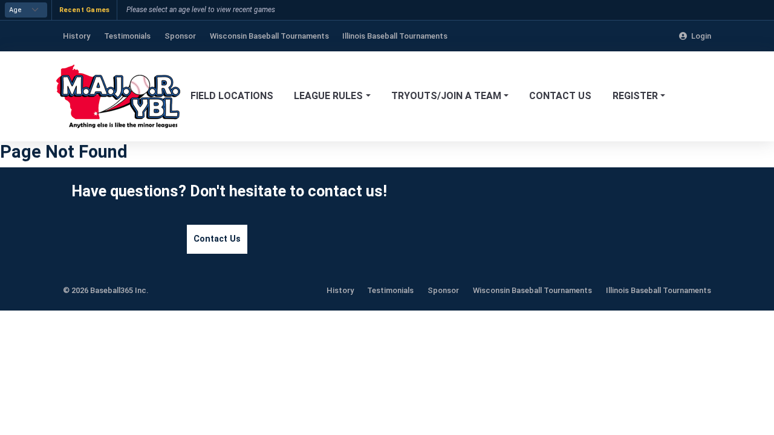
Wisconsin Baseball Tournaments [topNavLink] (269, 35)
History (340, 290)
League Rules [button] (328, 96)
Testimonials (390, 290)
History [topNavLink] (76, 35)
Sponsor (443, 290)
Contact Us (560, 96)
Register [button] (635, 96)
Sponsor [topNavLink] (180, 35)
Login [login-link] (701, 35)
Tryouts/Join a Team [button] (446, 96)
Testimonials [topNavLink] (127, 35)
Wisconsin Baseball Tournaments (532, 290)
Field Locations (231, 96)
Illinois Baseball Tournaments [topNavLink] (394, 35)
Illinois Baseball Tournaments (658, 290)
